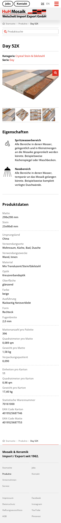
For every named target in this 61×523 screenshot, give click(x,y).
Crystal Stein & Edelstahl (30, 56)
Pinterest (36, 516)
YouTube (36, 510)
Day (11, 60)
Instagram (37, 504)
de (42, 3)
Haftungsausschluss (12, 510)
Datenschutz (8, 504)
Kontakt (22, 3)
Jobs (8, 3)
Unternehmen (9, 479)
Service (5, 486)
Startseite (7, 467)
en (48, 3)
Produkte (6, 473)
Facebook (36, 498)
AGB (4, 516)
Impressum (7, 498)
